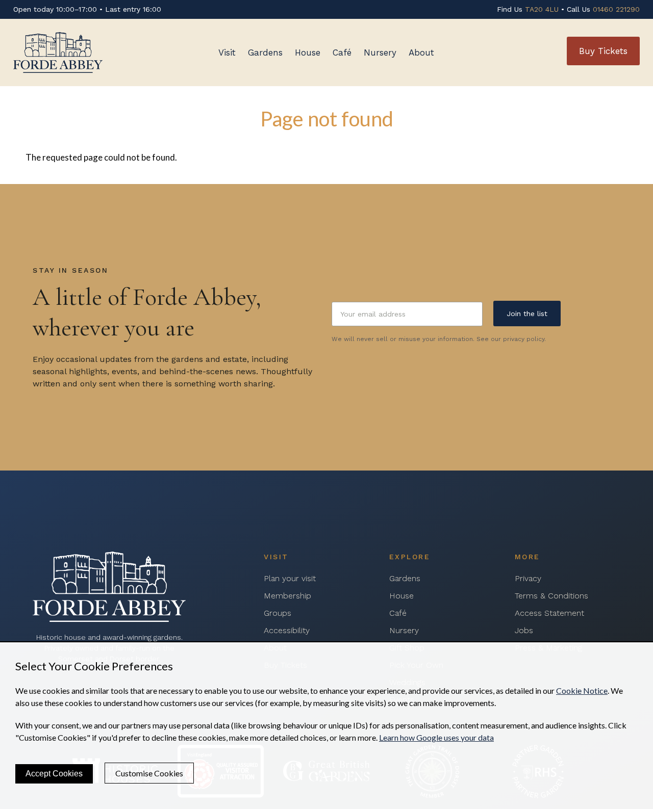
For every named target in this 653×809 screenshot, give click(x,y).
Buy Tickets (603, 51)
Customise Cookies (149, 773)
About (421, 52)
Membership (287, 596)
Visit (227, 52)
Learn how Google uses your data (436, 737)
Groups (277, 613)
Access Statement (549, 613)
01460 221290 (616, 9)
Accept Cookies (54, 773)
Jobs (524, 630)
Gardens (265, 52)
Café (342, 52)
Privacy (528, 578)
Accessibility (287, 630)
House (307, 52)
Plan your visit (290, 578)
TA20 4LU (542, 9)
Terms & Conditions (551, 596)
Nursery (380, 52)
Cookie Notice (582, 690)
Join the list (527, 313)
